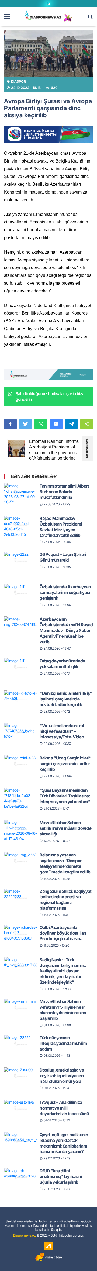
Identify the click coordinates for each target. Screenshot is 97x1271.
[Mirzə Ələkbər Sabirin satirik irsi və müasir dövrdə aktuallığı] (20, 828)
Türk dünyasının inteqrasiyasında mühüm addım (63, 1043)
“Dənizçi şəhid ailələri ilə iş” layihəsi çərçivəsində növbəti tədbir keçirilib (66, 698)
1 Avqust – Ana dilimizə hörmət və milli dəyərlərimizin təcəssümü (64, 1108)
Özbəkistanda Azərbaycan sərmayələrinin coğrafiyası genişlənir (65, 592)
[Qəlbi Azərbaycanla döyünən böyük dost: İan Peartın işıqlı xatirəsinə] (20, 933)
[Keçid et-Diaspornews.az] (43, 15)
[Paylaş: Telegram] (71, 424)
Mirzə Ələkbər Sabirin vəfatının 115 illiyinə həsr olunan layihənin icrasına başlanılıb (63, 1010)
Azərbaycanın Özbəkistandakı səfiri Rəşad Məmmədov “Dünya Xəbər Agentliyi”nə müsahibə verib (66, 630)
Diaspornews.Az (24, 1235)
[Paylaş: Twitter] (25, 424)
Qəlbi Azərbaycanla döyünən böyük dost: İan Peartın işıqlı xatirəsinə (63, 933)
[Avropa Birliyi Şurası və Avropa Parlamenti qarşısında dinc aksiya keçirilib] (48, 53)
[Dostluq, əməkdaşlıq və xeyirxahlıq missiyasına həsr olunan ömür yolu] (20, 1076)
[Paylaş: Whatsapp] (40, 424)
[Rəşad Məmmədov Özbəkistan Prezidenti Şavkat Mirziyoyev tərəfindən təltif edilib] (20, 524)
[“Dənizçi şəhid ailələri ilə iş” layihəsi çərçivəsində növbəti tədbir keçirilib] (20, 699)
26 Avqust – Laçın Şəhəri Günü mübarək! (63, 557)
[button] (86, 424)
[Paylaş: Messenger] (56, 424)
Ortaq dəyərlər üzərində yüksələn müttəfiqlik (62, 663)
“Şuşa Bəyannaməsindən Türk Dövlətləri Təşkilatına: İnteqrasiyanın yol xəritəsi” (65, 796)
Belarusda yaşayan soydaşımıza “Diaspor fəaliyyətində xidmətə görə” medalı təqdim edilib (65, 863)
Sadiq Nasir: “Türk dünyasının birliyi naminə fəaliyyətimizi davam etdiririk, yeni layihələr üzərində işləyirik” (63, 971)
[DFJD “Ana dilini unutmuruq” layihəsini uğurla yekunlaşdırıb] (20, 1176)
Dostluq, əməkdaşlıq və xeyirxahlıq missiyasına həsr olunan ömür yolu (62, 1075)
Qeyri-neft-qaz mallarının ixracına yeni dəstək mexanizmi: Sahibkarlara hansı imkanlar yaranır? (64, 1143)
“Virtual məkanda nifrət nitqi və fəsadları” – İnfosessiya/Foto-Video (62, 731)
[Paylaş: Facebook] (10, 424)
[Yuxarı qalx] (82, 1256)
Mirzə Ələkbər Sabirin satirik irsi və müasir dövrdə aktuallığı (65, 828)
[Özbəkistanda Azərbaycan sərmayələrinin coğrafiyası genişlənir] (20, 592)
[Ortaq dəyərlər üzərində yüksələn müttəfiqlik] (20, 666)
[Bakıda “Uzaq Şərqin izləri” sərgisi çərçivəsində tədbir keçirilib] (20, 763)
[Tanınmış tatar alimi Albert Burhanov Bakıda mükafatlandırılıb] (20, 491)
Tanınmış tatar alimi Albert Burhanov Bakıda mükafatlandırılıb (64, 491)
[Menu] (9, 16)
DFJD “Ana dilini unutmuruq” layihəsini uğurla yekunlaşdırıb (61, 1176)
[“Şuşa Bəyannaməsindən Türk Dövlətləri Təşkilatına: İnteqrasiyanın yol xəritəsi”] (20, 796)
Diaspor (18, 81)
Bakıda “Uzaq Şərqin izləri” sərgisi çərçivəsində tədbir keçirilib (66, 763)
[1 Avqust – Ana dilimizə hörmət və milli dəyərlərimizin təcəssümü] (20, 1108)
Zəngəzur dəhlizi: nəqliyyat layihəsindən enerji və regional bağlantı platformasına (66, 900)
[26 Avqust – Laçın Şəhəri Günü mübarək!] (20, 560)
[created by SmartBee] (48, 1257)
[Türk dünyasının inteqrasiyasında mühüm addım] (20, 1043)
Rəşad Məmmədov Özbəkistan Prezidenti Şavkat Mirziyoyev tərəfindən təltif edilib (61, 527)
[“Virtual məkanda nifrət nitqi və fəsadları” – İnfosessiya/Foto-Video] (20, 731)
